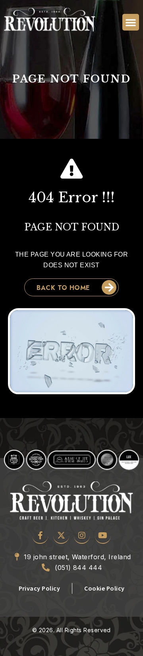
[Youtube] (103, 536)
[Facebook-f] (40, 536)
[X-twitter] (61, 536)
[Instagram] (82, 536)
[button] (130, 22)
